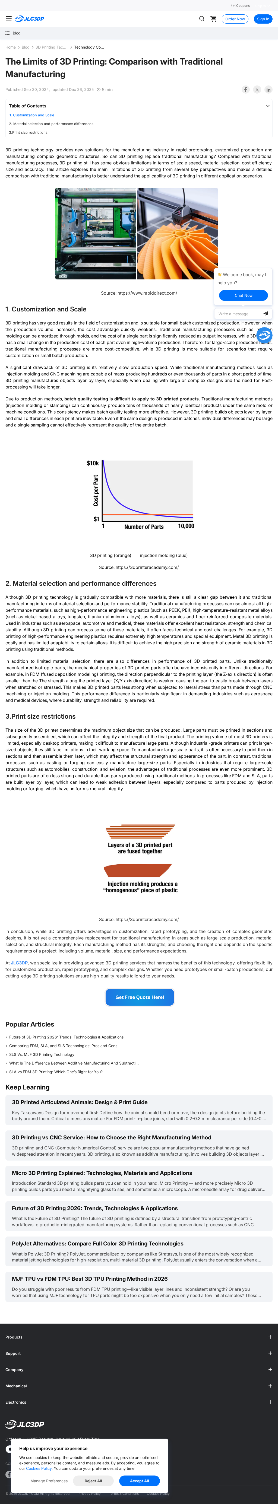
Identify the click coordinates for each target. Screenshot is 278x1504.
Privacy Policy (89, 1494)
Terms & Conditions (124, 1494)
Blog (26, 47)
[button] (139, 105)
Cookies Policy (158, 1494)
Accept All (139, 1480)
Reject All (93, 1480)
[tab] (139, 105)
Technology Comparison (90, 47)
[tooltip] (243, 286)
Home (10, 47)
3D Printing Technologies (52, 47)
